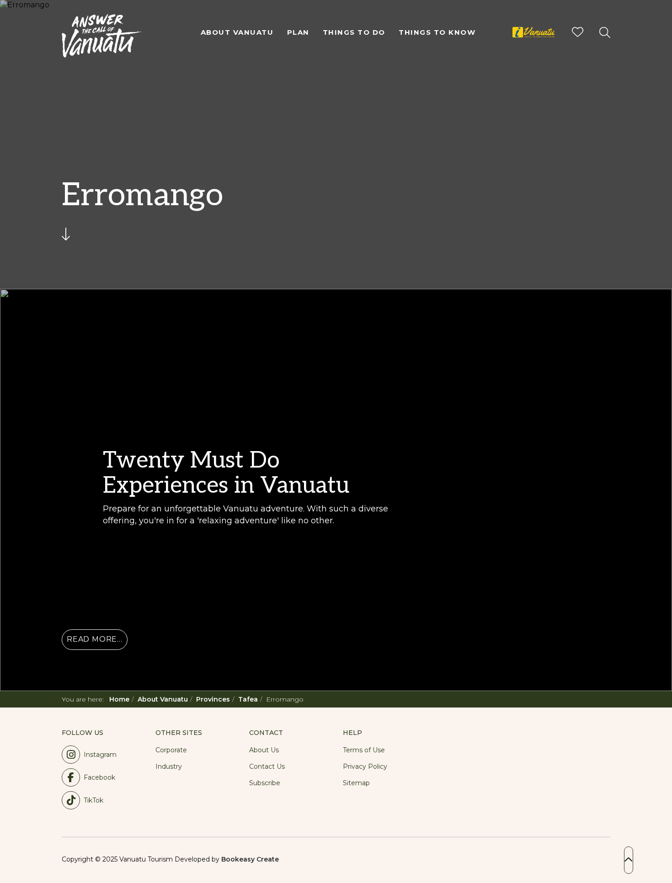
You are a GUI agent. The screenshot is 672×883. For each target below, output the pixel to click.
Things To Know (437, 32)
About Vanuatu (237, 32)
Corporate (171, 750)
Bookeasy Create (250, 859)
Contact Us (267, 766)
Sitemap (356, 783)
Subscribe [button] (264, 783)
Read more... (95, 639)
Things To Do (354, 32)
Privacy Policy (365, 766)
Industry (168, 766)
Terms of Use (364, 750)
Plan (298, 32)
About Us (264, 750)
